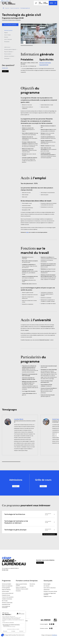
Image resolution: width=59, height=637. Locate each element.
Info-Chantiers (46, 585)
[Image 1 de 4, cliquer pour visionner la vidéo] (39, 33)
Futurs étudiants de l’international (6, 607)
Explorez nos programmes (7, 585)
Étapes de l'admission (8, 51)
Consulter (15, 486)
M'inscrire (39, 562)
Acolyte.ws (54, 635)
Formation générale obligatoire (10, 49)
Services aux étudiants (6, 584)
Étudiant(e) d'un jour (6, 595)
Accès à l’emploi (7, 34)
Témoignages (6, 58)
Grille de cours (7, 47)
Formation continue (22, 581)
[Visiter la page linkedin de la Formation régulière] (52, 624)
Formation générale (6, 587)
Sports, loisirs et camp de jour (50, 587)
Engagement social (47, 596)
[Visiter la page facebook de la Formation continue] (50, 628)
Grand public (48, 581)
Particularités (6, 41)
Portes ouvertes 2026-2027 (7, 593)
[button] (36, 3)
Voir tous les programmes (49, 534)
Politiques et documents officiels (50, 591)
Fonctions (6, 37)
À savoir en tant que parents (7, 597)
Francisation (18, 590)
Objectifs (6, 32)
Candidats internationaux (7, 598)
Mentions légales (47, 584)
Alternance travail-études (9, 56)
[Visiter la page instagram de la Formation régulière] (53, 624)
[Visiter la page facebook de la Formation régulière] (50, 624)
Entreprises (34, 581)
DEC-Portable (5, 600)
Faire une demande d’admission (10, 24)
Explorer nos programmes (21, 587)
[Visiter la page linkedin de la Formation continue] (52, 628)
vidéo (27, 232)
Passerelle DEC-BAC (43, 65)
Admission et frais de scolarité (22, 589)
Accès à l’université (8, 39)
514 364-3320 (5, 68)
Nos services (32, 584)
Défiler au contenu (5, 1)
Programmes (6, 581)
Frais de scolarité (7, 53)
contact (4, 71)
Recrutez (31, 585)
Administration (46, 589)
